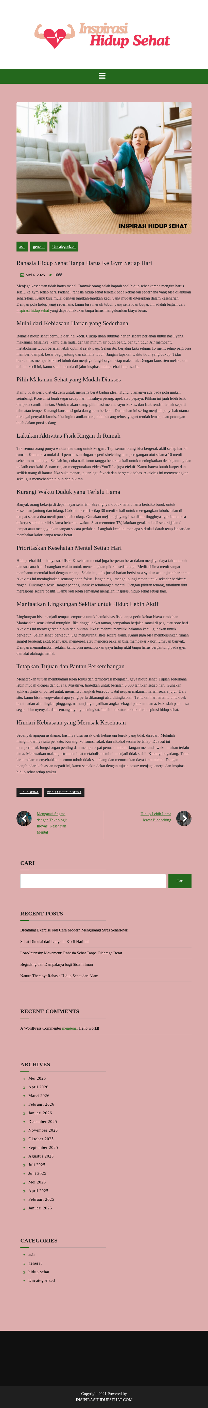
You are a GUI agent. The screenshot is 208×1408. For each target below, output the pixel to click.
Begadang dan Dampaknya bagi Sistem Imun (56, 964)
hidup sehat (38, 1272)
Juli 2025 (36, 1165)
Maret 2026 (38, 1095)
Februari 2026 (41, 1104)
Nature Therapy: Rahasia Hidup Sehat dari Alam (59, 976)
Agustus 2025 (41, 1156)
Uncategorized (64, 246)
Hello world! (89, 1028)
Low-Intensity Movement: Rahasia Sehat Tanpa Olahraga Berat (71, 953)
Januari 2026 (40, 1113)
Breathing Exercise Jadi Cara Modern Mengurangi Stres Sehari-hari (74, 930)
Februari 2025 (41, 1199)
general (39, 246)
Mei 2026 (37, 1078)
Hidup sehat (29, 792)
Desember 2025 (42, 1121)
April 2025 (38, 1191)
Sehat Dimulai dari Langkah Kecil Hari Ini (54, 941)
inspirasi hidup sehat (32, 310)
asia (22, 246)
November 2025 (43, 1130)
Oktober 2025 (41, 1139)
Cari (27, 863)
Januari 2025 (40, 1208)
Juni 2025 (37, 1173)
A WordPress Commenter (40, 1028)
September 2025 (43, 1147)
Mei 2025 (37, 1182)
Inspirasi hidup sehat (64, 792)
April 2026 (38, 1087)
